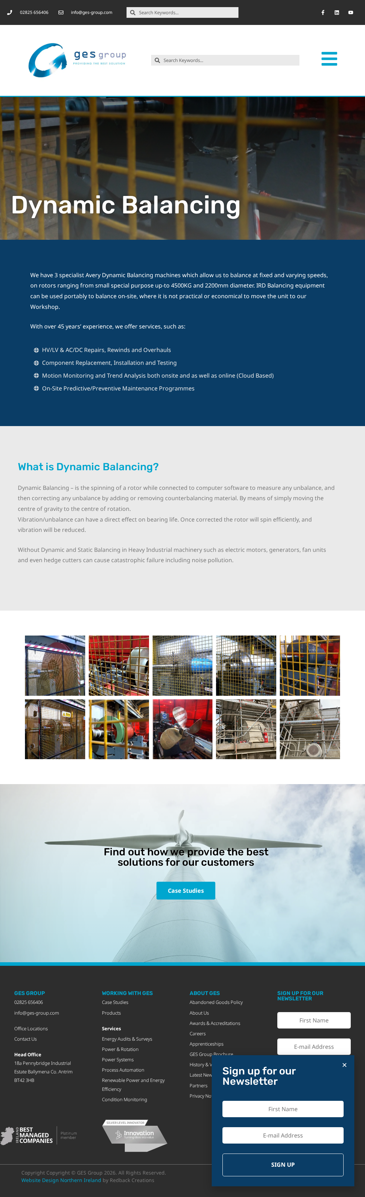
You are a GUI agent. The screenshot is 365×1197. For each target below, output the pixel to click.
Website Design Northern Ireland (61, 1180)
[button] (344, 1065)
